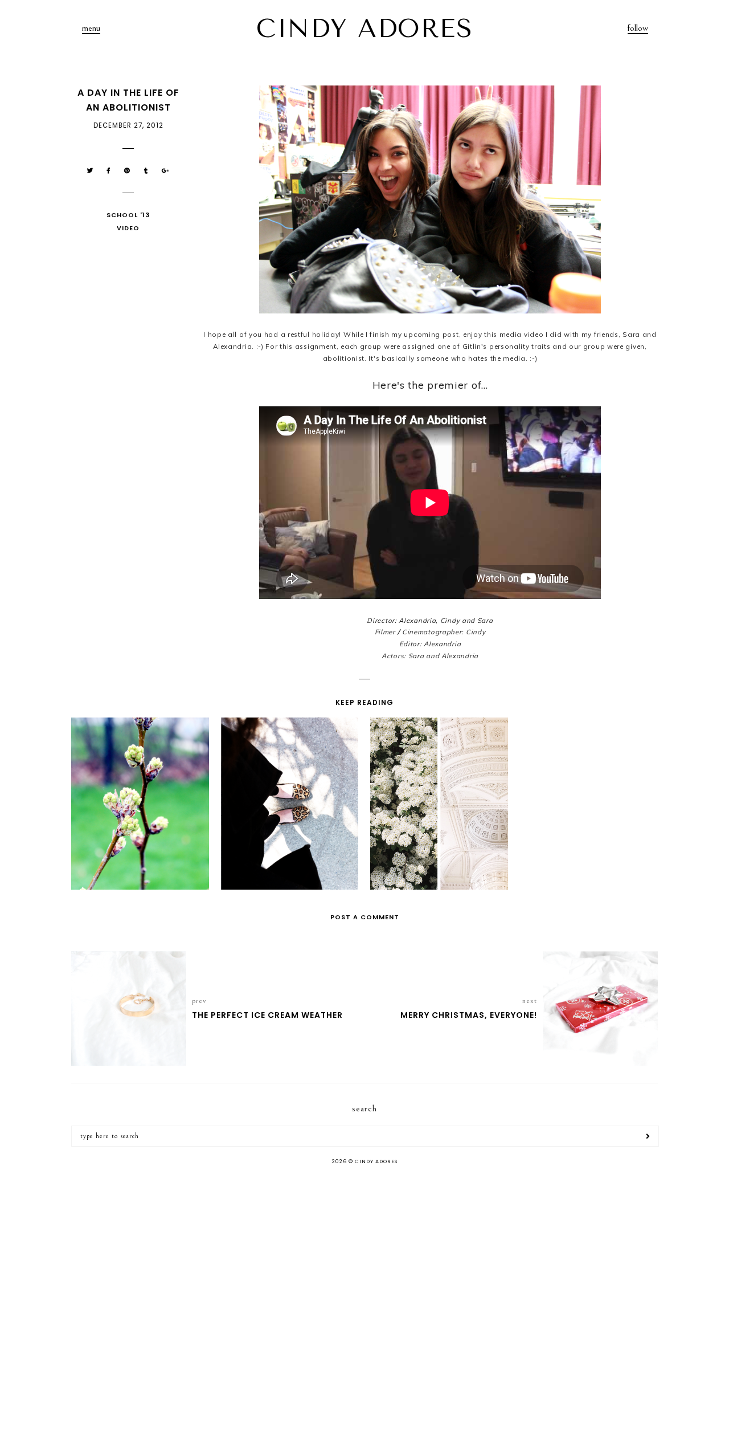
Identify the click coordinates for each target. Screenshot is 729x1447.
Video (128, 228)
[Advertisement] (364, 1264)
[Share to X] (90, 170)
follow (638, 28)
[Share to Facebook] (108, 170)
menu (91, 28)
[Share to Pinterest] (127, 170)
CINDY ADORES (364, 28)
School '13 (128, 214)
